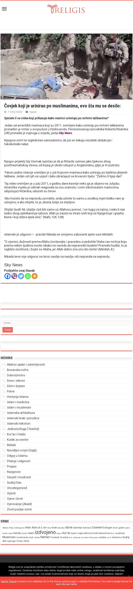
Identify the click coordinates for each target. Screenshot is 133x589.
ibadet (24, 533)
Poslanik (55, 537)
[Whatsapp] (28, 276)
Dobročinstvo (16, 375)
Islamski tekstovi (18, 423)
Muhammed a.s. (106, 533)
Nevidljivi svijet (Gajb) (22, 450)
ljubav (74, 533)
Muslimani (9, 537)
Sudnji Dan (14, 482)
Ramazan (94, 537)
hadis (5, 533)
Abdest (5, 528)
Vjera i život (15, 498)
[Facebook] (8, 276)
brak (54, 527)
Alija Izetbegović (17, 528)
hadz (10, 533)
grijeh (121, 527)
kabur (59, 533)
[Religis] (66, 8)
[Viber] (14, 276)
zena (26, 540)
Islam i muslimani (19, 407)
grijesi (127, 528)
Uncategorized (17, 488)
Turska (19, 541)
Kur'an (66, 533)
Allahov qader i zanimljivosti (26, 364)
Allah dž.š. (37, 527)
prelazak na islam (81, 537)
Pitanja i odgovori (18, 461)
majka (80, 533)
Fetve (11, 391)
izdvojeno (45, 532)
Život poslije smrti (19, 509)
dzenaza (87, 527)
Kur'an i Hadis (16, 434)
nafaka (37, 537)
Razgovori (14, 472)
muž (31, 537)
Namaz (45, 537)
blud (49, 528)
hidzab (17, 533)
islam (31, 533)
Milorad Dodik (91, 533)
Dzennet (97, 527)
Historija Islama (17, 396)
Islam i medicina (18, 402)
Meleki (11, 445)
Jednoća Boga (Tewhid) (23, 429)
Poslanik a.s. (66, 537)
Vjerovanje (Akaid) (19, 504)
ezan (115, 527)
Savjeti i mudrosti (19, 477)
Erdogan (107, 527)
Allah (28, 527)
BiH (45, 527)
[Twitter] (21, 276)
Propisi (11, 466)
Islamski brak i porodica (23, 418)
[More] (35, 276)
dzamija (77, 527)
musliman (120, 533)
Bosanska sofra (17, 370)
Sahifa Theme (9, 581)
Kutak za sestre (17, 439)
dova (68, 527)
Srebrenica (117, 537)
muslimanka (22, 537)
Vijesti (32, 112)
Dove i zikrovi (16, 380)
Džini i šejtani (16, 386)
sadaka (102, 537)
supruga (11, 541)
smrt (109, 537)
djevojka (61, 528)
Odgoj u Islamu (17, 455)
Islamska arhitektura (21, 413)
